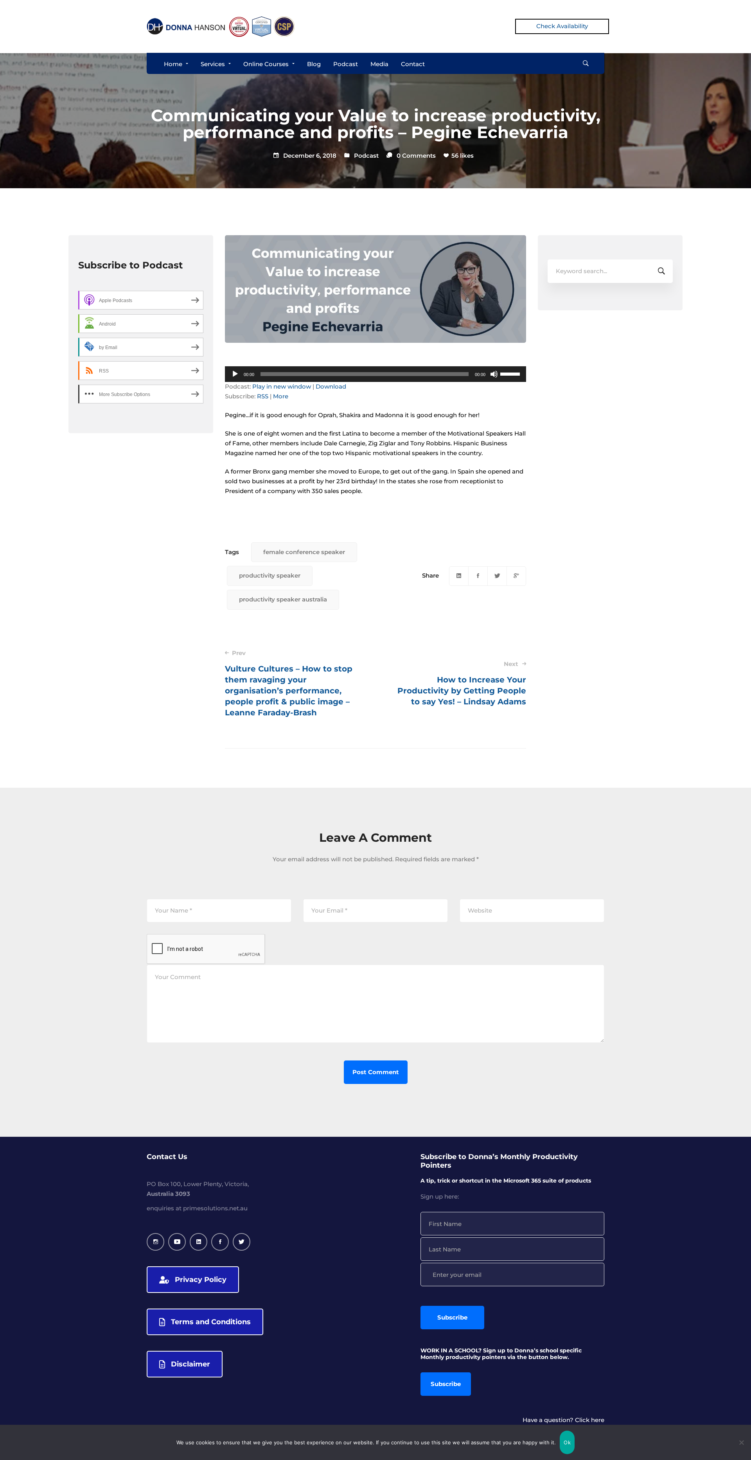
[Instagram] (155, 1242)
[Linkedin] (459, 576)
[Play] (235, 374)
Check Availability (562, 26)
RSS (262, 396)
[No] (741, 1442)
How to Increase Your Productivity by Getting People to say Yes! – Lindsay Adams (461, 683)
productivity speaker (269, 575)
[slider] (511, 373)
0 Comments (416, 155)
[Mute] (494, 374)
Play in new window (281, 386)
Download (331, 386)
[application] (375, 374)
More (280, 396)
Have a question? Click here (563, 1420)
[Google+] (516, 576)
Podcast (366, 155)
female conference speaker (304, 552)
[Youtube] (177, 1242)
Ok (567, 1442)
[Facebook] (478, 576)
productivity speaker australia (283, 599)
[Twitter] (497, 576)
